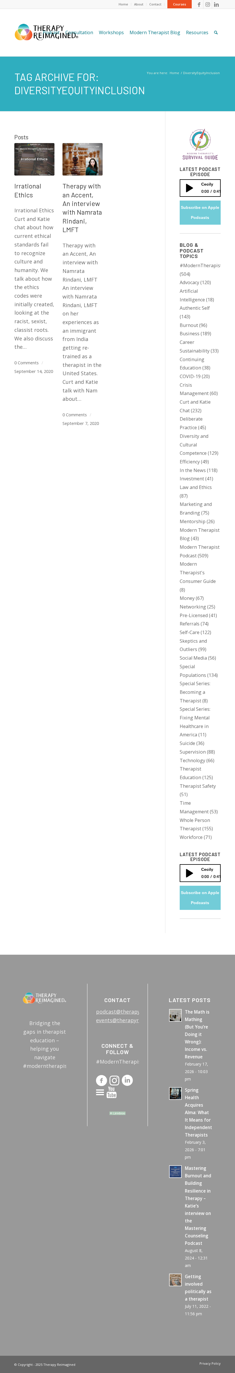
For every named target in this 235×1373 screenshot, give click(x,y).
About (138, 4)
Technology (192, 760)
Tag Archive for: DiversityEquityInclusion (79, 83)
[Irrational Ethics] (34, 159)
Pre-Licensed (194, 615)
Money (187, 598)
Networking (193, 607)
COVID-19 (190, 376)
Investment (192, 478)
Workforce (191, 837)
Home (123, 4)
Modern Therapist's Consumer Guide (198, 572)
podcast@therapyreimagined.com (138, 1011)
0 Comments (26, 362)
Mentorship (192, 521)
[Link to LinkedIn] (216, 4)
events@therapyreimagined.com (136, 1020)
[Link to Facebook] (199, 4)
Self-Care (189, 632)
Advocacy (189, 282)
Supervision (193, 752)
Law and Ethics (196, 487)
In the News (193, 470)
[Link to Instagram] (207, 4)
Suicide (187, 743)
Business (189, 333)
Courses (179, 4)
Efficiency (190, 462)
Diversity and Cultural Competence (194, 444)
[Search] (216, 32)
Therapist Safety (198, 786)
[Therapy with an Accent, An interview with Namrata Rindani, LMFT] (82, 159)
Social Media (193, 658)
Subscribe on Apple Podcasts (200, 212)
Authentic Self (195, 308)
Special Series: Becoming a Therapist (195, 692)
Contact (155, 4)
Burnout (189, 325)
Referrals (189, 624)
